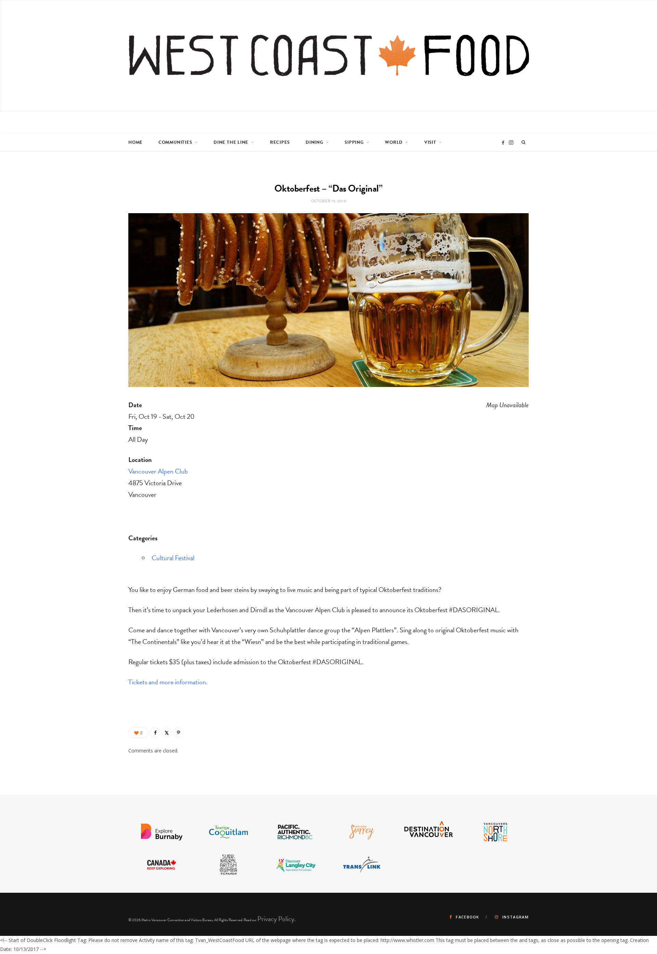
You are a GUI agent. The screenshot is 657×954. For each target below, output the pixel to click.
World (394, 142)
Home (135, 142)
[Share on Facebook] (155, 732)
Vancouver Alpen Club (158, 471)
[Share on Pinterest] (178, 732)
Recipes (280, 142)
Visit (430, 142)
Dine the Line (231, 142)
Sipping (354, 142)
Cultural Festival (173, 558)
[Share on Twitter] (167, 732)
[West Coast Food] (329, 56)
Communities (175, 142)
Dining (314, 142)
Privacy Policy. (276, 919)
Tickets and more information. (168, 682)
